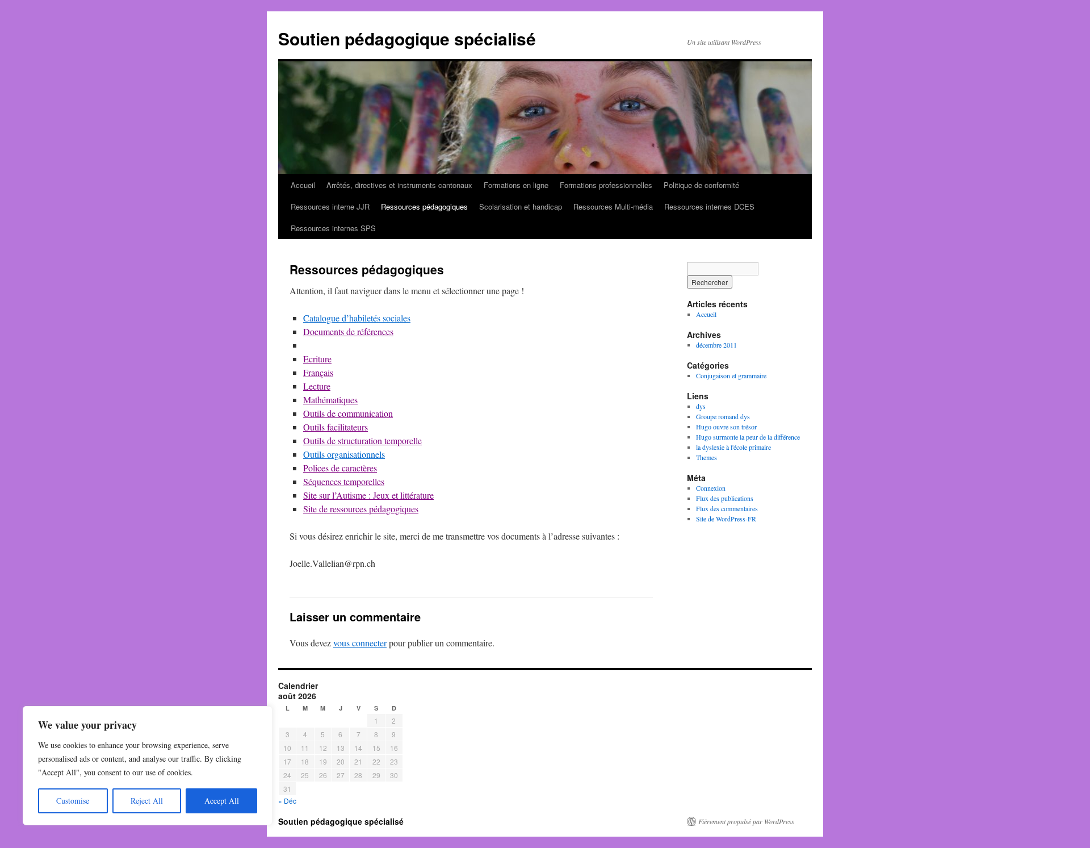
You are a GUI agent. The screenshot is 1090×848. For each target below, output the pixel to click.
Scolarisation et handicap (520, 206)
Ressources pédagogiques (424, 206)
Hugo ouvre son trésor (726, 426)
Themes (706, 457)
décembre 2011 (716, 344)
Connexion (711, 487)
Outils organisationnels (344, 454)
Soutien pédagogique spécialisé (407, 38)
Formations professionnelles (606, 184)
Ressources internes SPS (333, 228)
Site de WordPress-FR (726, 518)
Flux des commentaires (727, 508)
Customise (72, 800)
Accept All (221, 800)
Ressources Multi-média (613, 206)
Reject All (147, 800)
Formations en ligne (516, 184)
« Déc (287, 800)
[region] (147, 765)
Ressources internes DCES (709, 206)
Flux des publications (724, 498)
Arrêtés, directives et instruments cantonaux (399, 184)
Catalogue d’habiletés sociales (356, 318)
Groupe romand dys (723, 416)
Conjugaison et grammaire (731, 375)
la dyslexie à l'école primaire (733, 447)
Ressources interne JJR (330, 206)
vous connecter (360, 643)
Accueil (303, 184)
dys (701, 406)
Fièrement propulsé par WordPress (746, 821)
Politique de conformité (701, 184)
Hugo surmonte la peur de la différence (748, 436)
